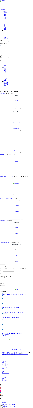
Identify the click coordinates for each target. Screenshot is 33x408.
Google (3, 362)
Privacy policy (6, 31)
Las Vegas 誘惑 (2, 154)
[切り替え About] (14, 81)
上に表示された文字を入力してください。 (6, 276)
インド (5, 26)
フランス (5, 19)
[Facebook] (16, 383)
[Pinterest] (16, 388)
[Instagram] (16, 386)
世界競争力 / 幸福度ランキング (6, 367)
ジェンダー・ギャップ (5, 373)
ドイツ (5, 71)
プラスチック (4, 378)
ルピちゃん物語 (6, 84)
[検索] (1, 40)
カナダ (5, 72)
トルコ (5, 28)
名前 (1, 270)
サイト (1, 273)
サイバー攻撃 (4, 377)
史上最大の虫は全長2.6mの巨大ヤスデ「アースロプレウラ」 (11, 317)
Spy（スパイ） (4, 376)
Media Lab (5, 12)
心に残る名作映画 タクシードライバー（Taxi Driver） (10, 335)
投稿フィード (4, 400)
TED (4, 13)
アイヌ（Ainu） (4, 360)
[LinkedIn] (16, 392)
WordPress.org (4, 402)
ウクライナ (5, 27)
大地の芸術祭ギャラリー (4, 220)
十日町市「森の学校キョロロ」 (5, 242)
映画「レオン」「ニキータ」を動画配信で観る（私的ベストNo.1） (12, 333)
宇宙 (2, 379)
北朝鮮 (5, 29)
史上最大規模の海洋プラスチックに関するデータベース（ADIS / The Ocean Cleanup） (15, 354)
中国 (4, 24)
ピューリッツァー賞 (5, 364)
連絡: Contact (6, 32)
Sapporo (5, 37)
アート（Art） (4, 365)
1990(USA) (5, 86)
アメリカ (5, 17)
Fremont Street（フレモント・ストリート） (6, 176)
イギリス (5, 18)
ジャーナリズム (4, 363)
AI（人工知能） (4, 361)
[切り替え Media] (14, 67)
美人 (2, 370)
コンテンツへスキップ (3, 0)
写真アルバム (6, 85)
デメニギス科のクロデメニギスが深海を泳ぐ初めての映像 (11, 353)
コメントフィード (4, 401)
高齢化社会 (3, 368)
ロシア (5, 25)
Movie (5, 15)
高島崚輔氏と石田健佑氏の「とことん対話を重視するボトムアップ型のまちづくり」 (15, 294)
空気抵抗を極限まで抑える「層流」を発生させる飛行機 (10, 307)
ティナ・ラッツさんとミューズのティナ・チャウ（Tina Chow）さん (12, 312)
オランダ (5, 73)
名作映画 (3, 371)
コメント (2, 283)
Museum (5, 14)
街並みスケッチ (6, 38)
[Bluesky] (16, 389)
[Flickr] (16, 391)
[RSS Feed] (16, 394)
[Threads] (16, 385)
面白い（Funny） (4, 380)
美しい (3, 369)
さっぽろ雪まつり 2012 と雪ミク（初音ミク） (7, 198)
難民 (2, 372)
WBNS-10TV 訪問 (2, 93)
